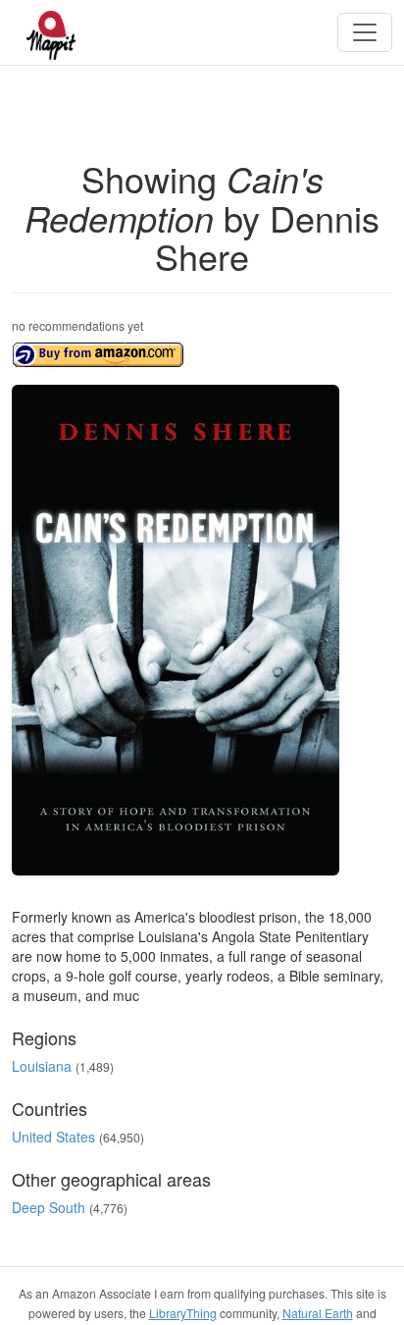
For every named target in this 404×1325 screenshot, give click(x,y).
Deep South (48, 1207)
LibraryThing (183, 1312)
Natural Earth (317, 1312)
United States (53, 1136)
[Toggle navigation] (364, 32)
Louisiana (42, 1066)
